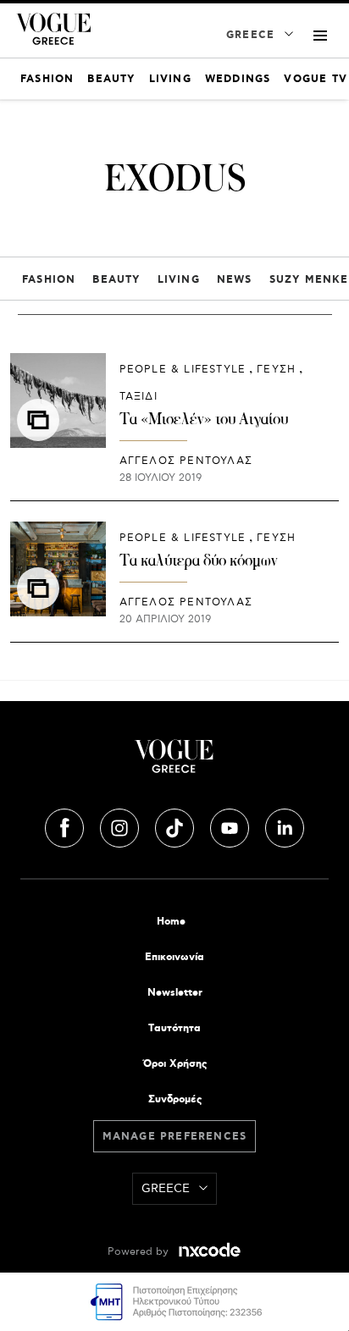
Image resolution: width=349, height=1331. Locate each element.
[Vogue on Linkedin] (284, 825)
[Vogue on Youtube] (231, 825)
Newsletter (174, 992)
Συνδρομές (175, 1099)
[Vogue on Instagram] (121, 825)
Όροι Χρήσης (175, 1064)
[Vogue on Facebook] (66, 825)
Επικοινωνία (174, 957)
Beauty (116, 279)
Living (179, 279)
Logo (174, 762)
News (234, 279)
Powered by (140, 1251)
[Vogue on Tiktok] (176, 825)
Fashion (48, 279)
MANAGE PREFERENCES (174, 1136)
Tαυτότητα (174, 1028)
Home (171, 921)
